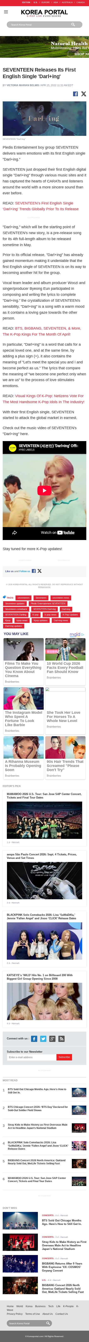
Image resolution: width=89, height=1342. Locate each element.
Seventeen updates (15, 603)
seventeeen (23, 597)
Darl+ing (66, 609)
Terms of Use (32, 1314)
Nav (6, 11)
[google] (52, 1038)
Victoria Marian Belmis (23, 85)
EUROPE (46, 2)
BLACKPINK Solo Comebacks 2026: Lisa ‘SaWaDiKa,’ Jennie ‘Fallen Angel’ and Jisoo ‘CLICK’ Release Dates (41, 916)
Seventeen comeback (16, 609)
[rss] (61, 1038)
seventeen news (61, 597)
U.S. (36, 2)
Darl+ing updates (13, 626)
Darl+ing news (61, 620)
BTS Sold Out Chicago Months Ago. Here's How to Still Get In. (62, 1222)
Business (40, 1306)
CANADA (81, 2)
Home (10, 1306)
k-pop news (51, 614)
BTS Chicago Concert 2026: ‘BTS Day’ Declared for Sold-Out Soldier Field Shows (38, 1109)
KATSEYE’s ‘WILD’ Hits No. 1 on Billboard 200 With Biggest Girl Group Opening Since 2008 (40, 977)
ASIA (56, 2)
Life (58, 1306)
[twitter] (43, 1038)
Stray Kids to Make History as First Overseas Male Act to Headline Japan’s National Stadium (37, 1126)
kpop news (22, 620)
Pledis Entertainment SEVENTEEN (48, 603)
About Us (47, 1314)
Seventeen (41, 597)
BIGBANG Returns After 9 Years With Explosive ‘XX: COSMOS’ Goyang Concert (62, 1267)
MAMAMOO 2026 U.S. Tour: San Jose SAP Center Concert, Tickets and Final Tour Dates (37, 1180)
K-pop (35, 614)
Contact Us (61, 1314)
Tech (51, 1306)
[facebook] (34, 1038)
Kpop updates (41, 620)
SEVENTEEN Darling (15, 614)
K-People (68, 1306)
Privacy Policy (15, 1314)
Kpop (7, 620)
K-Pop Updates (70, 614)
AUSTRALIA (67, 2)
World (19, 1306)
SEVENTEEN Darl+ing (44, 609)
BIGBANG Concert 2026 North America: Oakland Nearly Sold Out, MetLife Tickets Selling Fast (36, 1162)
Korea (29, 1306)
